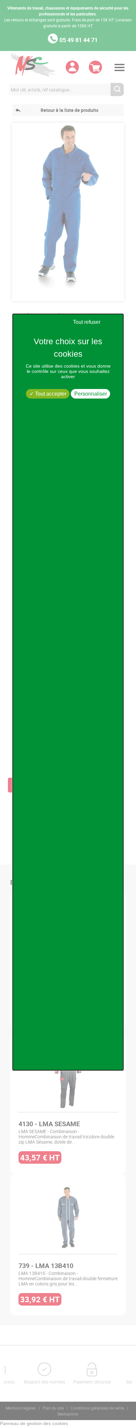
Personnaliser (90, 394)
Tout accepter (50, 394)
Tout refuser (86, 322)
